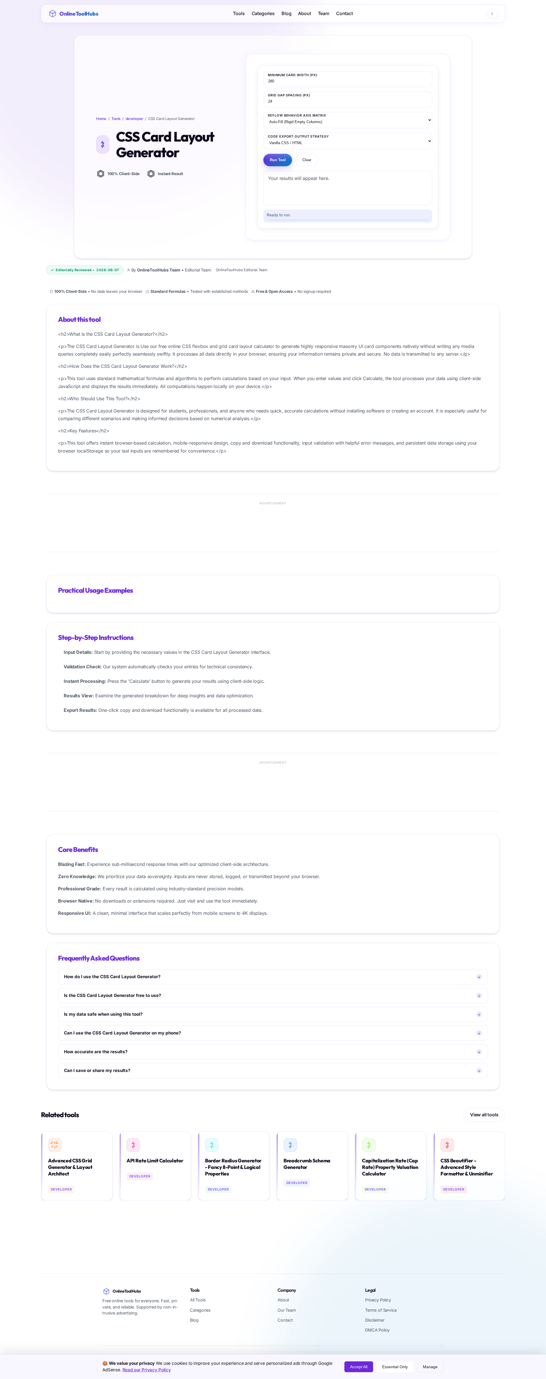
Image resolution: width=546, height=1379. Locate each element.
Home (101, 119)
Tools (239, 13)
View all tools (484, 1115)
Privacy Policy (378, 1299)
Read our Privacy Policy (147, 1369)
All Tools (198, 1299)
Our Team (287, 1309)
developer (134, 119)
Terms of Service (380, 1309)
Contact (344, 13)
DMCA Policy (377, 1330)
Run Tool (278, 160)
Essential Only (395, 1367)
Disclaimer (374, 1319)
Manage (430, 1367)
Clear (306, 160)
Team (323, 13)
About (304, 13)
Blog (286, 13)
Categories (263, 13)
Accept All (358, 1367)
